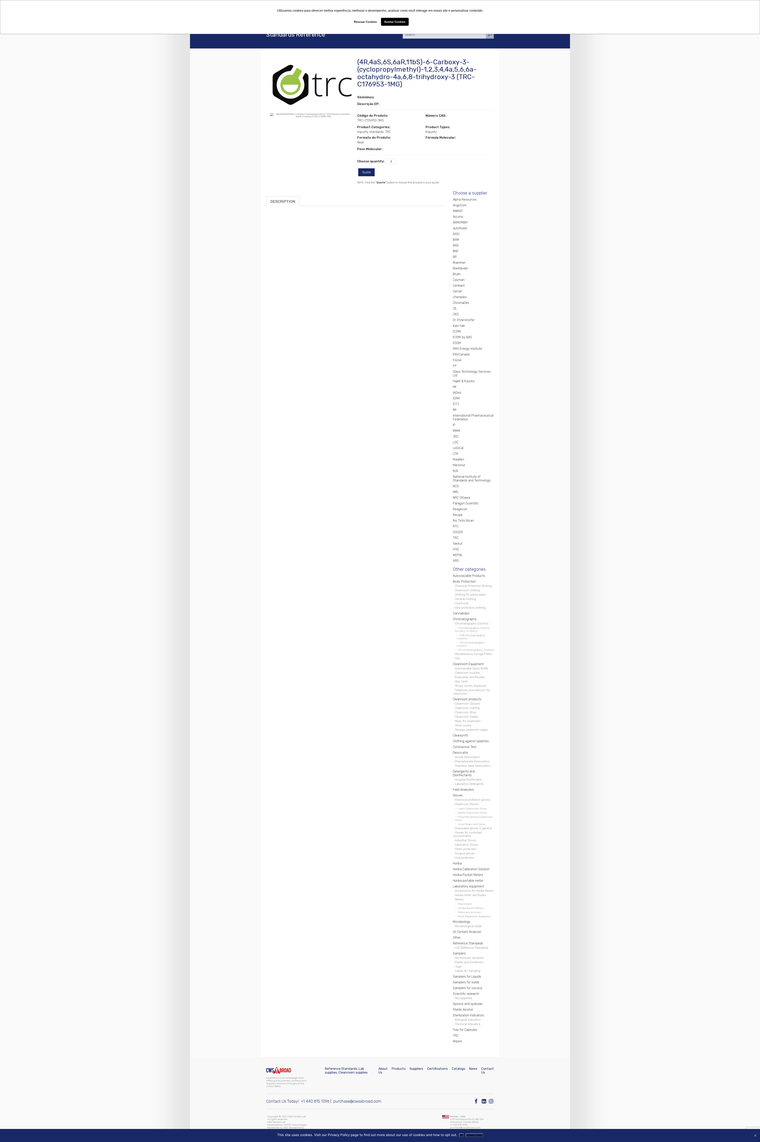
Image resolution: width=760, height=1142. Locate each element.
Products (399, 1069)
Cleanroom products (467, 699)
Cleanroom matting (467, 708)
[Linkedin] (484, 1101)
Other (457, 937)
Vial (457, 658)
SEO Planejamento (294, 1127)
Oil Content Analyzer (467, 932)
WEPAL (458, 555)
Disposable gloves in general (473, 828)
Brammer (459, 262)
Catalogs (458, 1069)
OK (461, 1135)
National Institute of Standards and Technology (472, 478)
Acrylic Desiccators (467, 757)
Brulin (457, 274)
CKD (456, 314)
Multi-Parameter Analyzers (474, 916)
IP (454, 425)
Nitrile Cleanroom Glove (472, 812)
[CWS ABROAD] (278, 1070)
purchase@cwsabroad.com (357, 1101)
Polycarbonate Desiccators (472, 761)
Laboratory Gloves (466, 844)
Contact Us (487, 1070)
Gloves (458, 795)
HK (455, 387)
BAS (456, 245)
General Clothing (465, 599)
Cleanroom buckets (467, 673)
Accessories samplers (469, 958)
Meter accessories (469, 912)
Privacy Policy (474, 1135)
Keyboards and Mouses (470, 677)
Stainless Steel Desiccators (472, 766)
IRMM (456, 431)
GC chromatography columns (476, 649)
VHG (456, 549)
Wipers (457, 1041)
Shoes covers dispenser (470, 686)
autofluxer (460, 228)
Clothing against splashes (471, 741)
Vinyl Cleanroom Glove (471, 824)
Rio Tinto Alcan (463, 520)
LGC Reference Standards (471, 948)
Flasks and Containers (469, 962)
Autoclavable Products (469, 576)
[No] (755, 1135)
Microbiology (461, 922)
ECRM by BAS (462, 337)
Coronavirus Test (464, 747)
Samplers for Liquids (467, 976)
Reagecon (460, 509)
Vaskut (458, 543)
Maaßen (458, 459)
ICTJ (456, 404)
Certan (457, 291)
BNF (456, 251)
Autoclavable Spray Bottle (471, 668)
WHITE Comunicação (295, 1124)
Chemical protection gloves (472, 800)
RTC (456, 526)
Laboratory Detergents (469, 784)
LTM (455, 454)
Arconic (458, 217)
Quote (366, 172)
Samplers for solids (466, 982)
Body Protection (464, 581)
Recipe (458, 515)
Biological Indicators (468, 1020)
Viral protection (464, 858)
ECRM (457, 331)
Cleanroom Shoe (465, 712)
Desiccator (460, 752)
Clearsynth (460, 735)
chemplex (459, 297)
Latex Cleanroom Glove (472, 808)
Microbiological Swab (468, 926)
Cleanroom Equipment (468, 664)
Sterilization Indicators (468, 1015)
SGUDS (458, 532)
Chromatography (465, 619)
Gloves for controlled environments (467, 834)
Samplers (459, 953)
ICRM (456, 398)
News (473, 1069)
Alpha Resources (465, 199)
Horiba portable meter (468, 880)
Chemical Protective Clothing (473, 586)
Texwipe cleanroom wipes (471, 730)
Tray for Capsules (465, 1030)
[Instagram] (491, 1101)
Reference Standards (468, 943)
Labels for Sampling (467, 971)
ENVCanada (461, 354)
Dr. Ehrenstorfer (464, 320)
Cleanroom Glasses (467, 703)
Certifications (437, 1069)
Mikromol (459, 465)
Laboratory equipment (468, 886)
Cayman (459, 280)
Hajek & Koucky (464, 381)
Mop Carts (461, 681)
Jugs (458, 966)
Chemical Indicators (467, 1024)
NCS (456, 486)
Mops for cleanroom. (468, 721)
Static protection (465, 849)
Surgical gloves (465, 853)
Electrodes (465, 903)
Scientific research (466, 994)
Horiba (457, 863)
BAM (456, 240)
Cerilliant (459, 285)
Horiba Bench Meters (471, 908)
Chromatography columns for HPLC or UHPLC (472, 629)
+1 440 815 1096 (315, 1101)
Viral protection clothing (470, 607)
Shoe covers (463, 725)
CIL (455, 308)
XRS (456, 561)
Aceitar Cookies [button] (395, 21)
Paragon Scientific (466, 503)
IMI (454, 410)
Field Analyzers (463, 789)
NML (456, 492)
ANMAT (458, 211)
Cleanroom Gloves (467, 804)
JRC (456, 436)
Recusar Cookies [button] (365, 21)
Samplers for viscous (467, 988)
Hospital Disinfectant (468, 779)
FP (455, 366)
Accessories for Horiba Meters (474, 891)
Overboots (461, 603)
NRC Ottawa (461, 497)
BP (455, 257)
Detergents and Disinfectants (464, 773)
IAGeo (457, 392)
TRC (456, 538)
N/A (455, 471)
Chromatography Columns (471, 623)
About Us (383, 1070)
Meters (459, 899)
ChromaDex (461, 303)
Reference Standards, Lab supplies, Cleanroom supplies (346, 1070)
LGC (456, 442)
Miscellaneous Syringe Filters (473, 654)
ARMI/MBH (460, 222)
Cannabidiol (461, 613)
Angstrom (459, 205)
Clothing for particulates (470, 594)
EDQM (457, 343)
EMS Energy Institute (467, 349)
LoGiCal (458, 448)
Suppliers (416, 1069)
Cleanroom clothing (467, 590)
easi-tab (459, 326)
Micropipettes (463, 998)
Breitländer (460, 268)
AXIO (456, 234)
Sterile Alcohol (463, 1009)
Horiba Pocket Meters (468, 875)
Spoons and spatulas (468, 1004)
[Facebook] (477, 1101)
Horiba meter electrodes (470, 895)
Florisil (457, 360)
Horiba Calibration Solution (471, 869)
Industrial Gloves (465, 840)
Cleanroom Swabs (466, 716)
